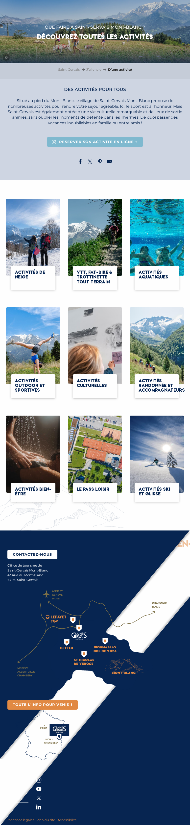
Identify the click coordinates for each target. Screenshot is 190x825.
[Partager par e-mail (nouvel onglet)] (109, 162)
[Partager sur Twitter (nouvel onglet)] (90, 162)
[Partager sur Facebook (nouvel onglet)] (80, 162)
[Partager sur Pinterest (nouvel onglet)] (99, 162)
